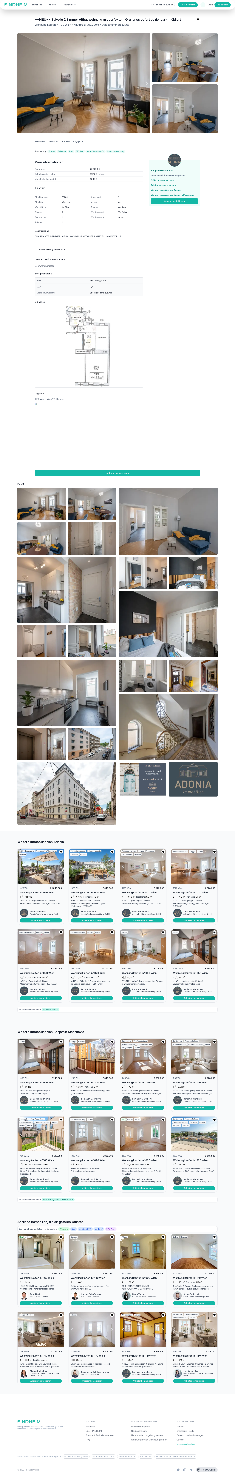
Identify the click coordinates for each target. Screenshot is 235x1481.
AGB (191, 1431)
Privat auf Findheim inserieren (100, 1435)
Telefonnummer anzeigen (163, 185)
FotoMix (66, 141)
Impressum (182, 1431)
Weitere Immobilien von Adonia (166, 190)
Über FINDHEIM (94, 1431)
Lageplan (78, 141)
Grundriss (53, 141)
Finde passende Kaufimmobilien (30, 1427)
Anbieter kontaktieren (174, 201)
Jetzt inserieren (187, 5)
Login (210, 5)
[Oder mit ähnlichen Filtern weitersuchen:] (117, 1229)
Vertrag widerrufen (186, 1444)
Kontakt (180, 1426)
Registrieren (222, 5)
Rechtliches (145, 1456)
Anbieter (53, 5)
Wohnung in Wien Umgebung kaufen (149, 1439)
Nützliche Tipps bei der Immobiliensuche (175, 1456)
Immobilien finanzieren (103, 1456)
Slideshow (40, 141)
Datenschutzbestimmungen (190, 1435)
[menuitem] (197, 1439)
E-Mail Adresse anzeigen (163, 180)
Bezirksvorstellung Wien (76, 1456)
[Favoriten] (202, 4)
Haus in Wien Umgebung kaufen (147, 1435)
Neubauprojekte (139, 1431)
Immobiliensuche (127, 1456)
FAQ (88, 1439)
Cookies (181, 1439)
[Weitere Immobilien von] (117, 1009)
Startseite (90, 1426)
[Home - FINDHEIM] (15, 4)
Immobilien (37, 5)
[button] (31, 83)
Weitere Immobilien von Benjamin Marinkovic (172, 195)
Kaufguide (69, 5)
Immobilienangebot (140, 1426)
